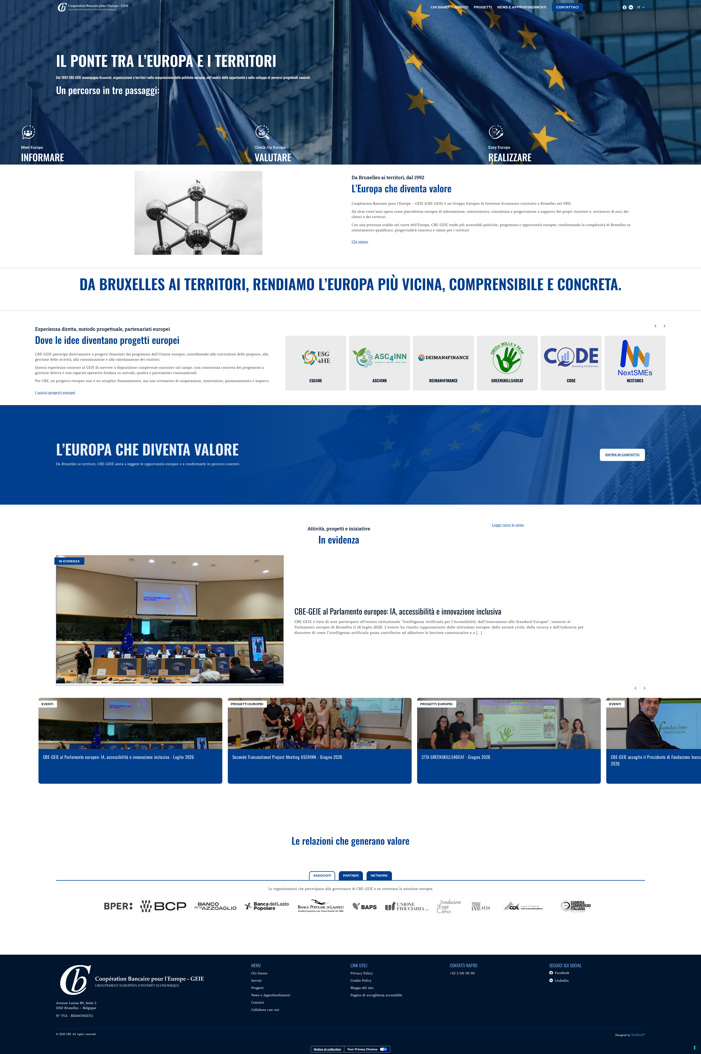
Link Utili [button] (358, 965)
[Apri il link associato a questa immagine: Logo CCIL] (523, 906)
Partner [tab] (351, 875)
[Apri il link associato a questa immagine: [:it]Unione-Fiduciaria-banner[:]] (407, 907)
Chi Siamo (440, 7)
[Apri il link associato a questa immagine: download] (365, 907)
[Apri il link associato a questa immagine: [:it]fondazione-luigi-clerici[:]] (449, 907)
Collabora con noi (265, 1010)
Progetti (483, 7)
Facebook (562, 973)
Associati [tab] (322, 875)
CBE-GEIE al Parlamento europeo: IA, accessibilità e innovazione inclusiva (397, 611)
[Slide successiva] (664, 326)
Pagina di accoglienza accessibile (376, 995)
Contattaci (567, 7)
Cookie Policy (360, 980)
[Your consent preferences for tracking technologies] (694, 1047)
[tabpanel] (350, 903)
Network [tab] (379, 875)
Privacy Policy (361, 973)
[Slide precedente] (655, 326)
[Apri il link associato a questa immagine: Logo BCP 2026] (163, 907)
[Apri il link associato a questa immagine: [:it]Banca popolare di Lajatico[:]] (321, 907)
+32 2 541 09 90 (462, 973)
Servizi (461, 7)
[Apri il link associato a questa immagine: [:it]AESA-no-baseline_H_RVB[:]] (481, 907)
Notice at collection (327, 1049)
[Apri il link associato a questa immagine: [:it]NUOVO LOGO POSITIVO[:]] (267, 907)
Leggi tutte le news (508, 525)
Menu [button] (256, 965)
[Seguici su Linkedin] (631, 7)
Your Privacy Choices (362, 1049)
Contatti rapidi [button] (463, 965)
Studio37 (638, 1035)
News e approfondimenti (521, 7)
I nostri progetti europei (55, 392)
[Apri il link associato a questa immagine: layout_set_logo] (118, 907)
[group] (118, 907)
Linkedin (562, 980)
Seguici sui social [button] (565, 965)
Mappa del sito (362, 988)
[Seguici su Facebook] (625, 7)
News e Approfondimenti (270, 995)
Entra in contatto (622, 455)
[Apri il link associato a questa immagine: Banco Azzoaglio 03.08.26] (215, 906)
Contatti (257, 1002)
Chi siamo (360, 241)
